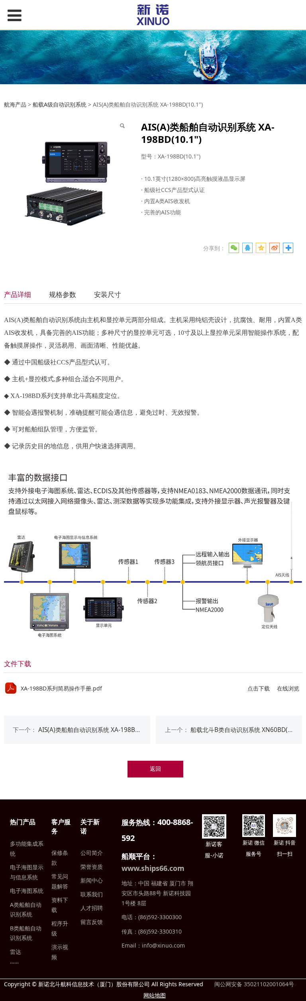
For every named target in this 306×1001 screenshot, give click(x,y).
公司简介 (91, 853)
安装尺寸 (107, 294)
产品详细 (17, 294)
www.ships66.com (153, 868)
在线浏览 (288, 688)
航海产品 (15, 104)
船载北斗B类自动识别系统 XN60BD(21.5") (247, 730)
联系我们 (91, 894)
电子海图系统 (26, 890)
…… (14, 961)
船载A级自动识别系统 (59, 104)
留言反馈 (91, 922)
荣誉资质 (91, 866)
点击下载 (258, 688)
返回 (155, 768)
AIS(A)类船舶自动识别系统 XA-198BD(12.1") (98, 730)
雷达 (15, 952)
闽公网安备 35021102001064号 (253, 984)
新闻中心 (91, 880)
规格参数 (62, 294)
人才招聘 (91, 908)
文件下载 (17, 663)
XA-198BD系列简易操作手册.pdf (61, 688)
